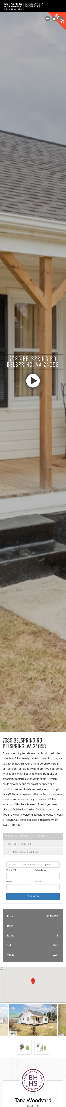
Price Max (40, 870)
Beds (9, 881)
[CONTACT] (54, 18)
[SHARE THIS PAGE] (47, 18)
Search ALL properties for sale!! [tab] (26, 836)
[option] (33, 1020)
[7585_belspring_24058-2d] (42, 1047)
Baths (38, 881)
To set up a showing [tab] (18, 843)
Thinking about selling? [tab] (21, 851)
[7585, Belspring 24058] (24, 1047)
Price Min (11, 870)
